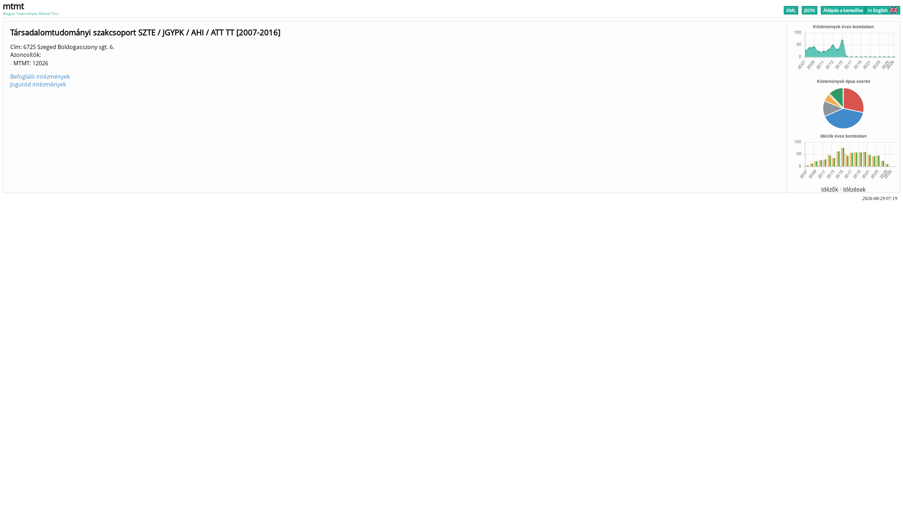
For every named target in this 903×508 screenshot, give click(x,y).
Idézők (829, 189)
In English (878, 10)
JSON (809, 10)
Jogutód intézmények (38, 84)
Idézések (854, 189)
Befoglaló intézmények (40, 76)
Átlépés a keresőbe (843, 10)
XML (791, 10)
